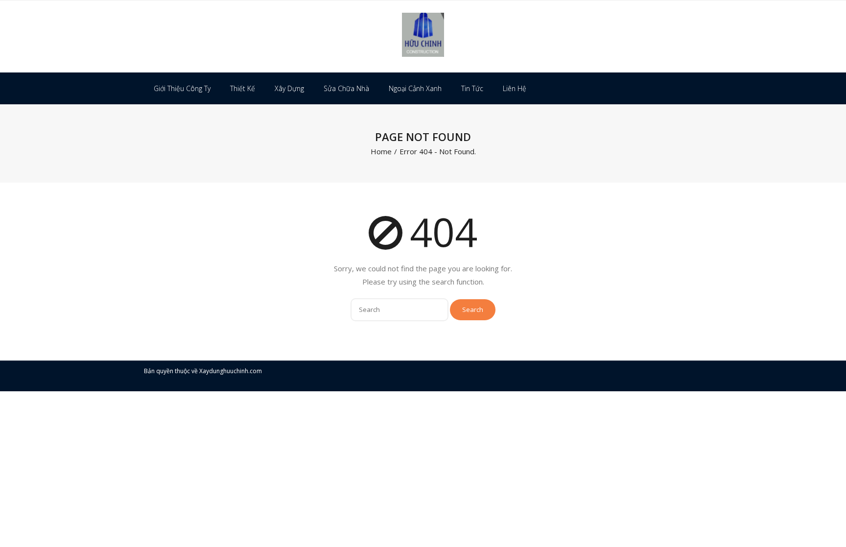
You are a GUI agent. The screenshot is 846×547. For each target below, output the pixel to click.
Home (381, 151)
